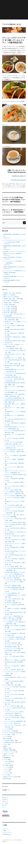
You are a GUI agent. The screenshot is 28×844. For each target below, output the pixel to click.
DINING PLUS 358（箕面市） (12, 742)
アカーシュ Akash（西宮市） (12, 490)
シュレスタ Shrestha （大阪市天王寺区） (15, 451)
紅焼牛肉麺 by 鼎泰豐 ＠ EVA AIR (12, 280)
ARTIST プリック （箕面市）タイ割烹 (14, 660)
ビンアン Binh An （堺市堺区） (12, 715)
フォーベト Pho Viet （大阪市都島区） (14, 721)
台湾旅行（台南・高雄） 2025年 (12, 298)
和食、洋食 (6, 738)
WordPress (6, 778)
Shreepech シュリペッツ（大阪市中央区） (15, 434)
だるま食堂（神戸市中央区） (12, 377)
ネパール (7, 769)
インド (6, 771)
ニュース (6, 774)
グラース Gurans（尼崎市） (11, 363)
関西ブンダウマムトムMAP (10, 296)
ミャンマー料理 (7, 729)
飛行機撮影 (6, 757)
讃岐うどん (6, 748)
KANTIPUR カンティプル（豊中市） (14, 358)
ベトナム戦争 (8, 767)
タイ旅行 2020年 (8, 304)
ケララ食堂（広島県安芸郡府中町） (13, 587)
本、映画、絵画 (7, 765)
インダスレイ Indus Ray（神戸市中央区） (15, 604)
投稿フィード (7, 830)
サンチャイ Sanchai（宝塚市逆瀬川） (14, 495)
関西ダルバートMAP (9, 294)
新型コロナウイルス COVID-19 (11, 776)
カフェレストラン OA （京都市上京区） (14, 467)
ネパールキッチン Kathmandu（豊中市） (15, 482)
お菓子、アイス (7, 753)
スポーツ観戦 (8, 761)
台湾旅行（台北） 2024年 (10, 302)
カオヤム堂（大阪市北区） (11, 642)
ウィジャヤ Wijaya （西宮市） (12, 566)
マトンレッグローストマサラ (9, 187)
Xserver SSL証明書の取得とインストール (14, 276)
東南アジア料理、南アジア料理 (19, 184)
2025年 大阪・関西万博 (9, 312)
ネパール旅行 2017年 (9, 310)
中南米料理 (6, 675)
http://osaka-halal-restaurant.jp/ (18, 179)
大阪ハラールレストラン (15, 186)
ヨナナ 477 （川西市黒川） (11, 585)
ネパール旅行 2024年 (9, 300)
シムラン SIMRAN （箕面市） (12, 348)
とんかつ (6, 744)
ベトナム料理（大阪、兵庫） (11, 685)
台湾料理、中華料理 (8, 750)
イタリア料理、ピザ (8, 734)
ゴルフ (6, 763)
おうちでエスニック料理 (9, 730)
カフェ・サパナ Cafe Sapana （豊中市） (15, 656)
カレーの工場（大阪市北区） (12, 602)
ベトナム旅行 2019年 (9, 306)
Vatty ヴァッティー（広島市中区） (13, 493)
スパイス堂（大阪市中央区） (12, 620)
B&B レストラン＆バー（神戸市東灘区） (15, 386)
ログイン (6, 828)
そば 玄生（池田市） (10, 740)
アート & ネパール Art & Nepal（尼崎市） (15, 497)
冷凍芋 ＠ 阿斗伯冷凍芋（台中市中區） (13, 257)
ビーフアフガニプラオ (20, 187)
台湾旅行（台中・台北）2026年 (11, 293)
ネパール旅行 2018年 (9, 308)
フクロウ (6, 183)
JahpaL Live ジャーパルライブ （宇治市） (15, 501)
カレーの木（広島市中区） (11, 593)
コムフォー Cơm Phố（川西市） (13, 706)
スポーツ (6, 759)
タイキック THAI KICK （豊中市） (13, 669)
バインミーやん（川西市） (11, 723)
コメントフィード (8, 832)
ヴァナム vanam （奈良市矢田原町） (14, 579)
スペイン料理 (7, 736)
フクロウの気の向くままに (12, 24)
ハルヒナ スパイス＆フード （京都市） (14, 581)
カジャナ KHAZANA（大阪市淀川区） (14, 637)
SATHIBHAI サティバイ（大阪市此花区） (15, 415)
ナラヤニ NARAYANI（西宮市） (13, 491)
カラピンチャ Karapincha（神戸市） (14, 522)
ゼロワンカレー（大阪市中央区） (13, 616)
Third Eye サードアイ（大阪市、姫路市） (15, 407)
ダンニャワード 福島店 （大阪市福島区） (15, 459)
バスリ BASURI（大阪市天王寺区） (13, 398)
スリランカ (7, 773)
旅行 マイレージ (8, 755)
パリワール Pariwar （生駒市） (12, 505)
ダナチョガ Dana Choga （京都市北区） (15, 463)
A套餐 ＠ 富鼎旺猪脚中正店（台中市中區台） (14, 266)
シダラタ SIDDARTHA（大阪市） (13, 449)
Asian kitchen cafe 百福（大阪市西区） (14, 662)
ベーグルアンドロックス (9, 751)
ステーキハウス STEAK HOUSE (11, 732)
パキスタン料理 (6, 186)
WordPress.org (7, 834)
